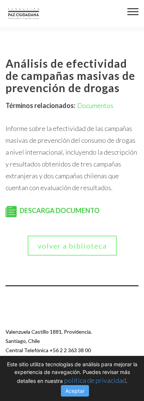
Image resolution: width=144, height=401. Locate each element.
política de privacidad (95, 380)
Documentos (95, 105)
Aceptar (75, 391)
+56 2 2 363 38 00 (70, 350)
